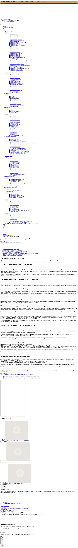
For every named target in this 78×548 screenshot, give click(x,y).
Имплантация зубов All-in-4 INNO (17, 45)
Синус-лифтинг (13, 66)
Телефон (4, 529)
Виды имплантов (13, 47)
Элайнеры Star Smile (14, 127)
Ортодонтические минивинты (16, 130)
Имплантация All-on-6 (15, 44)
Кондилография (13, 219)
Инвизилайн (12, 128)
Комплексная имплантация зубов (17, 64)
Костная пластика (14, 106)
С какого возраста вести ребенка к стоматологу (13, 250)
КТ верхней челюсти (14, 209)
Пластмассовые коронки (15, 81)
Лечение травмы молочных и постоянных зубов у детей (22, 143)
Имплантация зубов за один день (17, 36)
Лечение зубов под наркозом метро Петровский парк (11, 483)
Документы (11, 27)
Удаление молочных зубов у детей (17, 144)
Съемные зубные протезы (15, 75)
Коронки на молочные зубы (16, 154)
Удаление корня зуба (14, 98)
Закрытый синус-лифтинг (15, 104)
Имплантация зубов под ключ (16, 35)
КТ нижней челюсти (14, 207)
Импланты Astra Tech (14, 51)
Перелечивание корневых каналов (17, 174)
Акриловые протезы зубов (15, 79)
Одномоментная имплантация (16, 63)
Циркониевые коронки (15, 86)
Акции (4, 225)
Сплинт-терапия (13, 117)
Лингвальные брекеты (15, 121)
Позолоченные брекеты (15, 124)
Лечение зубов (8, 156)
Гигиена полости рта (9, 176)
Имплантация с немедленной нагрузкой (18, 60)
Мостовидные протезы (15, 78)
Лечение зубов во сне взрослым (16, 197)
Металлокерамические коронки (16, 83)
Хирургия (7, 93)
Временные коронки (14, 88)
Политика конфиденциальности (37, 514)
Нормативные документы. (25, 514)
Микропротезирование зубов (16, 90)
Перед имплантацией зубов (6, 461)
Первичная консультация (15, 202)
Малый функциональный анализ (17, 216)
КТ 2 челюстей (13, 208)
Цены (4, 224)
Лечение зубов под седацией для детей (18, 148)
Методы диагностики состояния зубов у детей (12, 255)
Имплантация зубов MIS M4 (16, 53)
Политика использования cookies (38, 1)
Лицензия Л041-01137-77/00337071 (7, 511)
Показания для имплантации (16, 67)
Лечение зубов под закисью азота (17, 196)
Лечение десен (13, 164)
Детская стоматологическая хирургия (18, 149)
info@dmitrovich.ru (5, 506)
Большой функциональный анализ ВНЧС (19, 217)
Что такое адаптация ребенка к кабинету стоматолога (14, 252)
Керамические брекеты (15, 122)
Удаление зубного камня (15, 169)
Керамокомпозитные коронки (16, 87)
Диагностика (8, 198)
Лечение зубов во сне (14, 194)
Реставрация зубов (14, 173)
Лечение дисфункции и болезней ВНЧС (18, 222)
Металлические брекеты (15, 120)
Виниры (7, 107)
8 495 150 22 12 (4, 502)
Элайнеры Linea (13, 132)
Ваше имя (5, 528)
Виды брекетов (13, 118)
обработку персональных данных (27, 534)
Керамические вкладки (15, 92)
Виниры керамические (15, 111)
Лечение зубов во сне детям (16, 140)
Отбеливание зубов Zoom (15, 186)
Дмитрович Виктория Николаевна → (14, 242)
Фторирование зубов (14, 150)
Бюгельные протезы (14, 77)
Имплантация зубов (14, 34)
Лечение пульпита (14, 161)
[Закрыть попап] (1, 537)
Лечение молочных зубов (15, 146)
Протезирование (8, 71)
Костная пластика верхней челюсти (17, 105)
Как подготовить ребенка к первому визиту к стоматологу (15, 251)
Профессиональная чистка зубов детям (18, 141)
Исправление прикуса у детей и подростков (19, 152)
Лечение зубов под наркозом (16, 195)
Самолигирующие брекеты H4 (16, 135)
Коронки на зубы (13, 80)
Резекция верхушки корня (15, 100)
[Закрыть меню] (0, 24)
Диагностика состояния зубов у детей (18, 203)
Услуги (4, 28)
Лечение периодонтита (15, 162)
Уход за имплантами (14, 41)
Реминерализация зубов (15, 182)
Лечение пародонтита (14, 167)
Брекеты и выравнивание (10, 113)
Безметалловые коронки (15, 82)
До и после (5, 227)
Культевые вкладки (14, 91)
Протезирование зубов (15, 74)
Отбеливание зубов (14, 184)
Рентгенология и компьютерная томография (19, 210)
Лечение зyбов (13, 158)
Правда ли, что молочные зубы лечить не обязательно (14, 254)
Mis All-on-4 (12, 46)
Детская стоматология (10, 136)
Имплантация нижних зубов (16, 69)
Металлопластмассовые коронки (17, 84)
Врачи (4, 226)
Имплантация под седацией (16, 39)
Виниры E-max (13, 112)
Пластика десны (13, 101)
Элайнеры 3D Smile (14, 126)
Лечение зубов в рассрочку (11, 187)
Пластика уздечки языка (15, 102)
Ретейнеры (12, 134)
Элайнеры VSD (13, 129)
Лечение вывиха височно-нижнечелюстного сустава (21, 221)
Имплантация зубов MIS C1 (16, 55)
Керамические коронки (15, 85)
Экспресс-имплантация (15, 61)
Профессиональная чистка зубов (17, 179)
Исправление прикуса (14, 116)
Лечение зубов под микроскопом (17, 170)
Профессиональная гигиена (16, 180)
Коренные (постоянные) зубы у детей (18, 153)
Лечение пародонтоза (14, 166)
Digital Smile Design (14, 211)
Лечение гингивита (14, 168)
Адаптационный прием (15, 147)
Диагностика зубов (14, 201)
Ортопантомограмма (14, 206)
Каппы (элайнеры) (14, 125)
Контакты (5, 229)
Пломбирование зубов (15, 172)
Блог (4, 228)
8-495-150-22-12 (3, 21)
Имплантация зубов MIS (15, 52)
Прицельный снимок (14, 205)
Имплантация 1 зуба (14, 59)
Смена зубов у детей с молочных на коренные (19, 151)
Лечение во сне (8, 191)
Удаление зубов (13, 97)
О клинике (5, 26)
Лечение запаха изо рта (15, 175)
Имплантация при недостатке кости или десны (20, 65)
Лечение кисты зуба (14, 163)
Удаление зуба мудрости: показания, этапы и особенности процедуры (14, 440)
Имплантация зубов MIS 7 (15, 54)
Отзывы (7, 27)
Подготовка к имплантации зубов (17, 40)
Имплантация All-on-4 (15, 43)
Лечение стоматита (14, 165)
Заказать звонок (10, 21)
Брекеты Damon (13, 133)
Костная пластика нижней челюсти (17, 57)
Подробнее (2, 488)
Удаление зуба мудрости (15, 99)
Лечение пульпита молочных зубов (17, 142)
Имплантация (8, 31)
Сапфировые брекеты (14, 123)
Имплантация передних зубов (16, 70)
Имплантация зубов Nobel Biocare (17, 49)
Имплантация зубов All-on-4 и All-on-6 (18, 42)
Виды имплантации (14, 58)
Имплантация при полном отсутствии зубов (19, 68)
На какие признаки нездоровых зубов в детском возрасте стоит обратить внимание (20, 253)
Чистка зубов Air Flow (15, 181)
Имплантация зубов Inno (15, 48)
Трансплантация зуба (14, 37)
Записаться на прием (4, 232)
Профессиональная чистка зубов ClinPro (18, 183)
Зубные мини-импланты (15, 56)
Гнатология (7, 212)
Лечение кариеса (13, 160)
